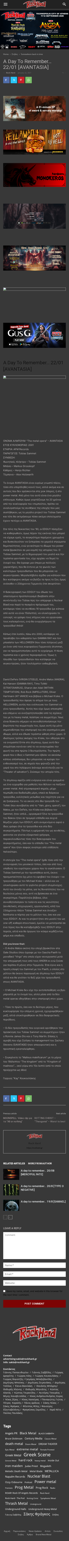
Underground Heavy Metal (42, 1509)
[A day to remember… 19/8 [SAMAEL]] (11, 1205)
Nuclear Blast (38, 1476)
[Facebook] (6, 80)
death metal (14, 1443)
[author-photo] (34, 1138)
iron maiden (14, 1465)
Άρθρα (30, 1534)
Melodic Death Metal (16, 1471)
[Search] (64, 4)
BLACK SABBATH (46, 1433)
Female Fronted (47, 1449)
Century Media (33, 1438)
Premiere (9, 1488)
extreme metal (27, 1449)
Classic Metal (50, 1438)
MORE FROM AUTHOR (40, 1163)
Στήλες (15, 54)
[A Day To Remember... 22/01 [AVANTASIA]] (34, 407)
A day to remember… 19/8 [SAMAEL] (43, 1201)
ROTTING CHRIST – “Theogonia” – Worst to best (49, 1120)
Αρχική (7, 1531)
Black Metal (28, 1433)
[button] (5, 4)
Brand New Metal (43, 1534)
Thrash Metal (16, 1503)
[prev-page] (5, 1217)
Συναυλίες (58, 1531)
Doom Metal (30, 1444)
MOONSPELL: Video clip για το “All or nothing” (17, 1120)
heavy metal (40, 1460)
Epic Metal (9, 1449)
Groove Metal (10, 1461)
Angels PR (11, 1433)
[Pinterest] (21, 80)
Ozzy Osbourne (13, 1482)
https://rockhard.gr (34, 1148)
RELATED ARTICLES (14, 1163)
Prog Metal (24, 1487)
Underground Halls (15, 1509)
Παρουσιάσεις (19, 1531)
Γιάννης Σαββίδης (13, 1514)
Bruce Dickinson (13, 1438)
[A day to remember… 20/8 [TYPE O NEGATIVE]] (11, 1189)
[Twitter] (14, 80)
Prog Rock (42, 1487)
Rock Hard (10, 72)
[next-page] (10, 1217)
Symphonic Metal (48, 1498)
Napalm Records (15, 1476)
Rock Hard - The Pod (15, 1498)
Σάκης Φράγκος (37, 1514)
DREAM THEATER (48, 1444)
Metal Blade (36, 1471)
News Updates (35, 1531)
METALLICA (52, 1471)
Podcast (28, 1482)
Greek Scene (37, 1454)
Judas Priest (31, 1466)
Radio (52, 1488)
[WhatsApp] (28, 80)
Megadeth (45, 1466)
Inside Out (53, 1460)
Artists (48, 1531)
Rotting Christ (32, 1498)
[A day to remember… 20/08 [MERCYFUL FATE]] (11, 1174)
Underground (35, 1504)
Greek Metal (13, 1455)
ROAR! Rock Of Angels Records (21, 1492)
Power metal (45, 1481)
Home (6, 54)
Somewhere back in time (32, 54)
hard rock (25, 1460)
